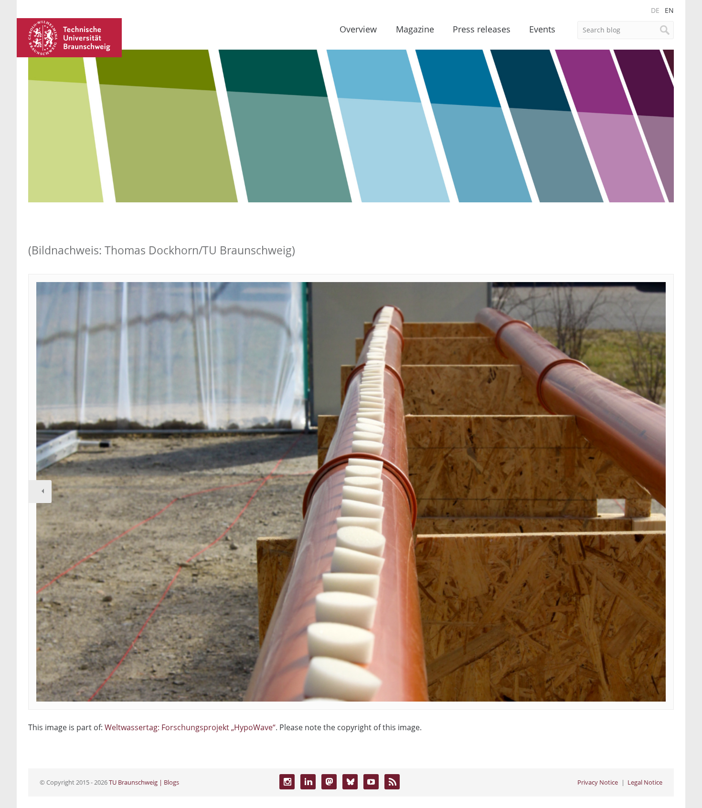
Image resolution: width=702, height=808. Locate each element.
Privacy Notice (597, 782)
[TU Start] (69, 36)
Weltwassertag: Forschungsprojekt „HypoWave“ (190, 727)
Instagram (287, 781)
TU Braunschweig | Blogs (144, 782)
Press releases (482, 29)
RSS (392, 781)
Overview (358, 29)
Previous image (40, 491)
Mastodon (329, 781)
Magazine (415, 29)
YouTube (371, 781)
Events (542, 29)
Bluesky (350, 781)
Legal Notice (645, 782)
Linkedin (308, 781)
